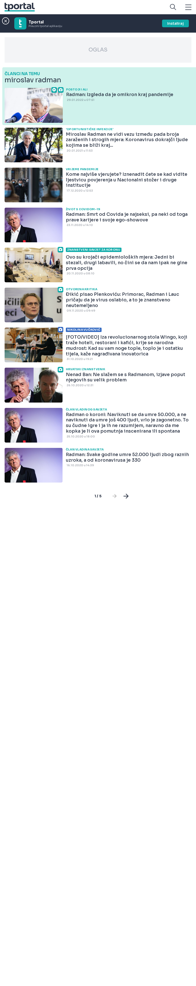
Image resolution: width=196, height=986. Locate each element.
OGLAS (98, 50)
